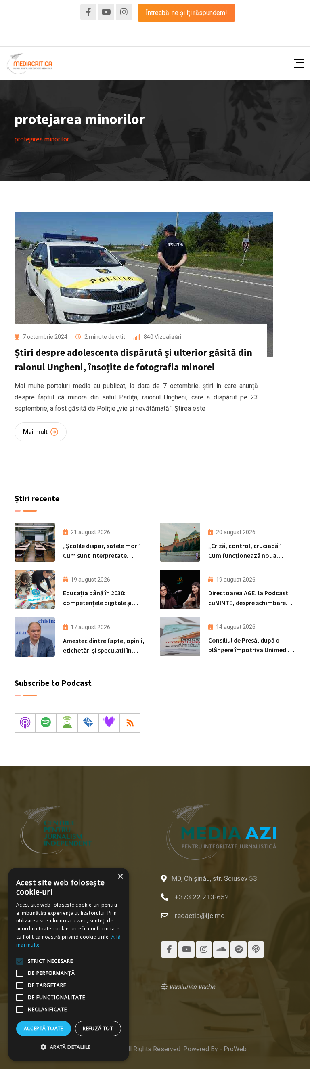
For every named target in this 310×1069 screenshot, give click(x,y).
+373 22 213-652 (202, 897)
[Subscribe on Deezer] (108, 723)
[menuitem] (155, 36)
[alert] (68, 964)
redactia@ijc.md (200, 915)
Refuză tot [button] (98, 1028)
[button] (68, 1047)
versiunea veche (191, 987)
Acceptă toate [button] (43, 1028)
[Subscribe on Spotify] (46, 723)
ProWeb (235, 1049)
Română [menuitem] (155, 36)
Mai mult (35, 431)
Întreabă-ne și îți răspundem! (186, 13)
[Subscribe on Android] (67, 723)
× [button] (120, 877)
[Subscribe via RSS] (129, 723)
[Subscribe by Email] (88, 723)
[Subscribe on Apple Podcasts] (25, 723)
